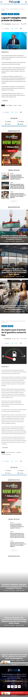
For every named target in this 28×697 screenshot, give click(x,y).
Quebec (19, 105)
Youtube (21, 124)
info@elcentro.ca (17, 681)
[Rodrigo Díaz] (2, 24)
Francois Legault (9, 105)
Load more (13, 201)
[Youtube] (18, 124)
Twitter (9, 124)
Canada (7, 9)
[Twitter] (6, 124)
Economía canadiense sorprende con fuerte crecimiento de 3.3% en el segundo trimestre (17, 177)
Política (17, 14)
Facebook (9, 121)
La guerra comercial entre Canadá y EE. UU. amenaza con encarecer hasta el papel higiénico (18, 195)
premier (15, 105)
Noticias (3, 9)
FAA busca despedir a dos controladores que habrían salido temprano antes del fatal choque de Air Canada (17, 186)
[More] (20, 28)
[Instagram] (18, 122)
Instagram (21, 121)
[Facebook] (5, 122)
